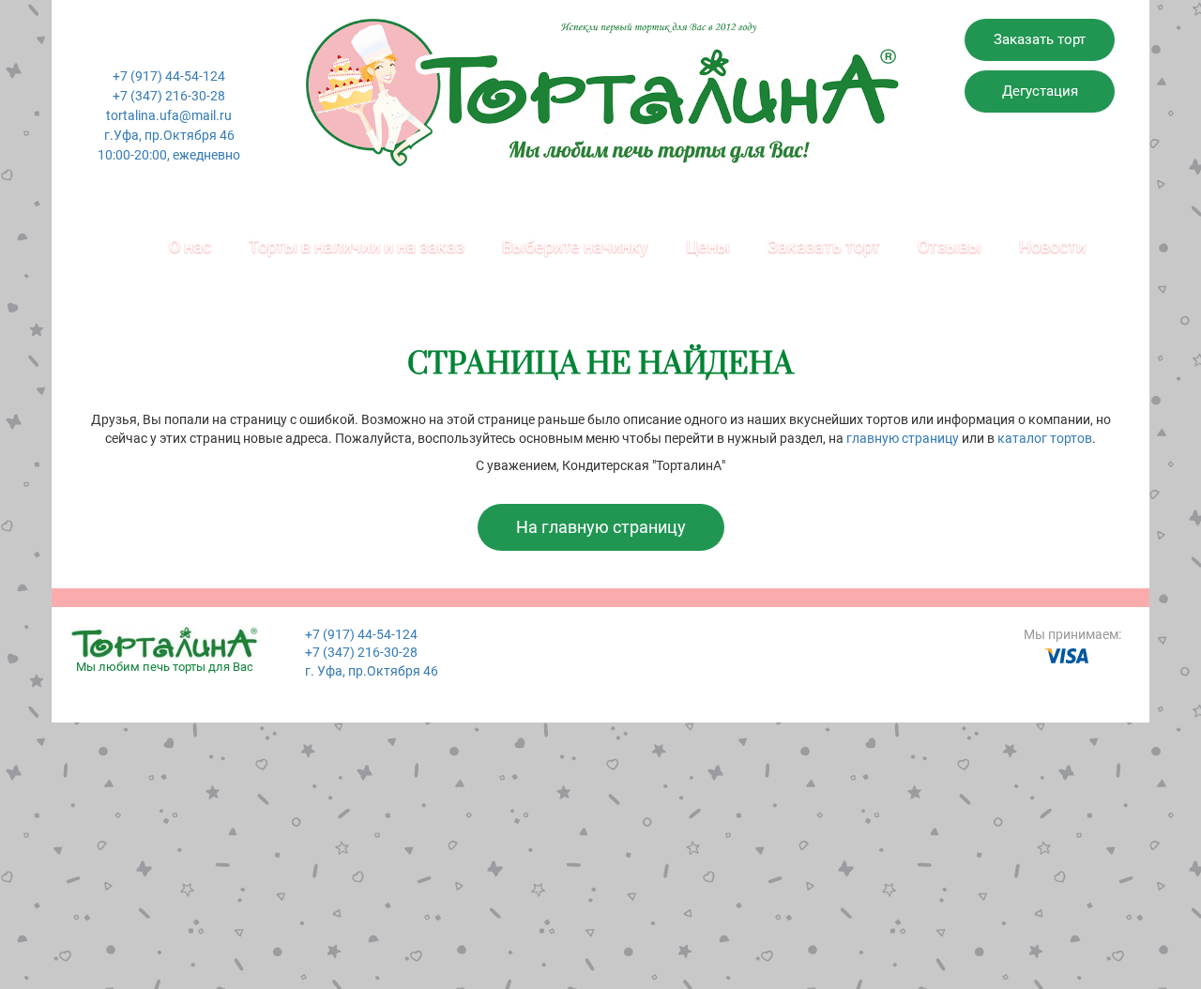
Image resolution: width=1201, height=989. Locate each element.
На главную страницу (601, 527)
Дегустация (1040, 91)
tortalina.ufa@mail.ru (169, 115)
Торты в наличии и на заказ (356, 246)
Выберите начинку (575, 246)
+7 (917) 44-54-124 (169, 76)
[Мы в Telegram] (208, 46)
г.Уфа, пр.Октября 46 (169, 135)
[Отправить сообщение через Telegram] (182, 46)
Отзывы (949, 246)
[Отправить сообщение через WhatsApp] (156, 46)
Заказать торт (1040, 39)
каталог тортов (1044, 438)
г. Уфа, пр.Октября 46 (371, 670)
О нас (190, 246)
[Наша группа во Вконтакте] (130, 46)
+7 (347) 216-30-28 (169, 95)
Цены (708, 246)
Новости (1052, 246)
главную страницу (902, 438)
